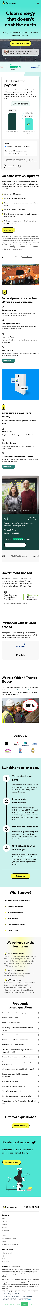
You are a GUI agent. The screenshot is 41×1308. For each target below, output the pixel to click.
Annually (18, 146)
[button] (20, 901)
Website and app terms (9, 1238)
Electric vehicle (11, 154)
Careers (4, 1227)
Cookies (4, 1259)
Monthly (9, 146)
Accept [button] (24, 1304)
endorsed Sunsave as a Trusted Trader (25, 690)
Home (3, 1218)
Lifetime (27, 146)
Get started (20, 876)
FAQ (3, 1256)
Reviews (4, 1224)
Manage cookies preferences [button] (12, 1304)
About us (4, 1221)
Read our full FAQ (20, 1126)
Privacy (4, 1241)
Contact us (5, 1230)
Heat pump (23, 154)
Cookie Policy (27, 1299)
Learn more (8, 230)
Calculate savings (20, 43)
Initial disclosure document (10, 1244)
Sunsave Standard (27, 256)
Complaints (5, 1262)
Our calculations (10, 166)
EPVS (23, 159)
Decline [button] (33, 1304)
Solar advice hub (7, 1253)
